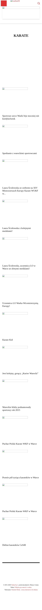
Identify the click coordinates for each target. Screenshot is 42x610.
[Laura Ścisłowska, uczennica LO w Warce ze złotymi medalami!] (21, 250)
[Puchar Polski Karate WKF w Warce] (21, 428)
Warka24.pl (14, 585)
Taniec (20, 79)
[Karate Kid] (21, 324)
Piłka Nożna (20, 68)
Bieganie (21, 43)
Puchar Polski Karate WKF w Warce (19, 443)
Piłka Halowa (21, 65)
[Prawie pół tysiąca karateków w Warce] (21, 462)
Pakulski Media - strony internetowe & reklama (24, 590)
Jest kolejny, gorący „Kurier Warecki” (20, 373)
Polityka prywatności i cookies (23, 587)
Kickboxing (20, 57)
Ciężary (21, 46)
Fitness (20, 49)
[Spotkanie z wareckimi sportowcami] (21, 137)
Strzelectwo (21, 76)
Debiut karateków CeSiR (14, 545)
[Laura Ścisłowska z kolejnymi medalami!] (21, 212)
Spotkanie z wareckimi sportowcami (19, 153)
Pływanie (20, 71)
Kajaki (20, 54)
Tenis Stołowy (20, 82)
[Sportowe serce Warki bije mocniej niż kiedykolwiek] (21, 100)
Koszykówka (21, 60)
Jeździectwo (20, 51)
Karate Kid (7, 339)
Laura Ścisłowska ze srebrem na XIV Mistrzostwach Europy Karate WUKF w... (20, 191)
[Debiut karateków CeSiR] (21, 529)
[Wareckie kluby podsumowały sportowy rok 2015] (21, 392)
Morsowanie (20, 62)
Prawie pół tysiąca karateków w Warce (20, 477)
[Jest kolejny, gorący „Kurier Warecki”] (21, 358)
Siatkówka (21, 74)
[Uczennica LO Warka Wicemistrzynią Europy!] (21, 287)
